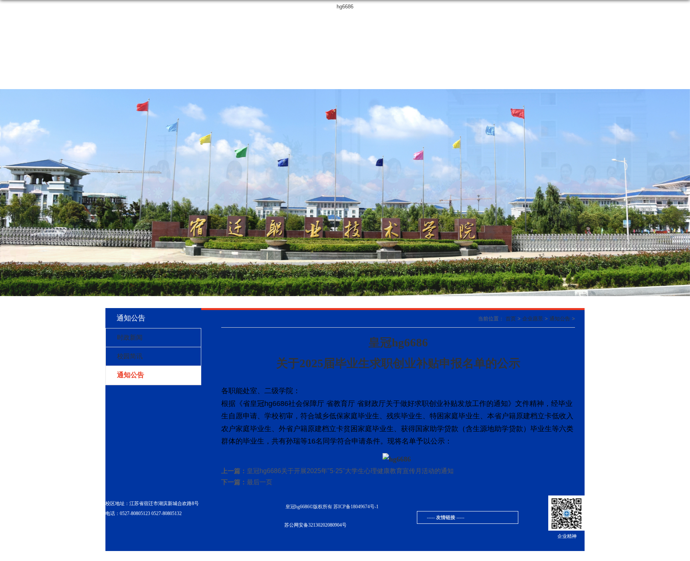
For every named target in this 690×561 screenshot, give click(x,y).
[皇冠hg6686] (178, 29)
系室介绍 (332, 79)
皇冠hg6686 (568, 20)
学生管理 (424, 79)
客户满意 (514, 79)
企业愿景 (250, 79)
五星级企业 (559, 79)
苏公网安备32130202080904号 (315, 525)
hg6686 (345, 7)
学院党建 (291, 79)
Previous (7, 193)
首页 (126, 79)
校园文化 (208, 79)
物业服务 (167, 79)
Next (682, 193)
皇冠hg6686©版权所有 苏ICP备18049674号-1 (332, 506)
